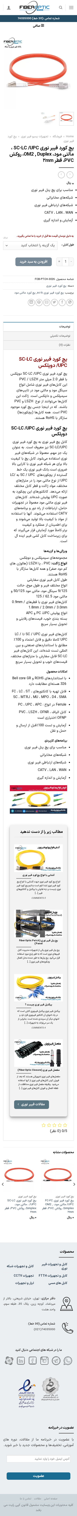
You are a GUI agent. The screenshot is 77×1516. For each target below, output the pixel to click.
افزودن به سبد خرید (33, 261)
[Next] (7, 73)
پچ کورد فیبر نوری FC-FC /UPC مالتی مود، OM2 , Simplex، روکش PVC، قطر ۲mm (58, 1206)
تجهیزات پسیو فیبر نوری (34, 136)
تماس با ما (25, 1499)
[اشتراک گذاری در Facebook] (62, 302)
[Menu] (71, 7)
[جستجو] (60, 7)
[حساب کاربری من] (9, 7)
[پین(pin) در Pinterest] (39, 302)
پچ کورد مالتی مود (25, 293)
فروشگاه (57, 136)
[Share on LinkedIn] (31, 302)
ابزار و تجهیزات (24, 1283)
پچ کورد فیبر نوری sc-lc (50, 293)
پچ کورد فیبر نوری (56, 286)
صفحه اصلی (50, 1499)
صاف (5, 238)
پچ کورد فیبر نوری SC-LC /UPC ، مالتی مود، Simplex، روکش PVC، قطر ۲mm (20, 1206)
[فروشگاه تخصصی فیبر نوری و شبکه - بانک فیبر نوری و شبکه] (35, 7)
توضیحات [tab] (64, 327)
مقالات (37, 1499)
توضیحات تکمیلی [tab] (60, 336)
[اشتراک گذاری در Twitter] (54, 302)
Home (70, 136)
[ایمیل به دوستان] (46, 302)
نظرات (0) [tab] (64, 345)
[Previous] (67, 73)
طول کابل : (67, 244)
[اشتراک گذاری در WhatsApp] (69, 302)
